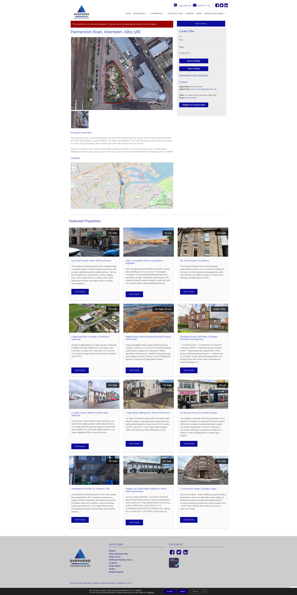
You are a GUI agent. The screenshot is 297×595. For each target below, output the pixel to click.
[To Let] (148, 229)
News (199, 14)
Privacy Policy (115, 557)
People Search (115, 566)
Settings (196, 591)
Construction (175, 14)
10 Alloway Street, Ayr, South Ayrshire (198, 413)
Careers (189, 14)
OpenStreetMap (160, 208)
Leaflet (150, 208)
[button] (122, 183)
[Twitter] (221, 5)
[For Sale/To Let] (148, 305)
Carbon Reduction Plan (118, 554)
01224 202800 (191, 98)
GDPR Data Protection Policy (120, 560)
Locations (113, 563)
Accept (169, 591)
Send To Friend (194, 69)
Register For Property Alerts (193, 105)
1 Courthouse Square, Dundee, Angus (198, 489)
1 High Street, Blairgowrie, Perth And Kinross (148, 413)
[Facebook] (217, 5)
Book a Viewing (193, 61)
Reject (182, 591)
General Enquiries (213, 14)
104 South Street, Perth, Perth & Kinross (91, 260)
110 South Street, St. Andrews (194, 260)
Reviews (112, 551)
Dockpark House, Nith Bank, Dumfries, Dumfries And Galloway (199, 338)
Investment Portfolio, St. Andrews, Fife (90, 489)
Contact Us (203, 5)
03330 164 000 (184, 5)
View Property (80, 292)
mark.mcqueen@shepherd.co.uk (203, 89)
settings (151, 592)
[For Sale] (94, 229)
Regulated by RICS (125, 583)
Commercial (156, 14)
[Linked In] (226, 5)
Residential (139, 14)
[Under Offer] (203, 305)
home (128, 14)
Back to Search (201, 23)
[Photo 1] (122, 73)
